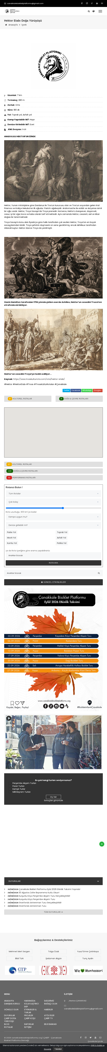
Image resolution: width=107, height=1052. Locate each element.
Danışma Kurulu (12, 1003)
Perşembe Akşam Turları (24, 783)
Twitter (66, 390)
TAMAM (58, 1049)
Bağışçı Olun (50, 1003)
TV (48, 1018)
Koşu (29, 1018)
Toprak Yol (62, 532)
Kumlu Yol (12, 543)
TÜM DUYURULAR (52, 912)
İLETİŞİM (27, 1027)
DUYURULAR (14, 881)
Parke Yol (11, 532)
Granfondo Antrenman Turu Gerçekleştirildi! (40, 902)
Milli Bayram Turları (22, 792)
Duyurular (9, 1015)
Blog (6, 1024)
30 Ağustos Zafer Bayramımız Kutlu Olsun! (39, 892)
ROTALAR (8, 1027)
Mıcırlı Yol (11, 537)
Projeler (28, 1015)
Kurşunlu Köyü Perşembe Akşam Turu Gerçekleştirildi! (44, 896)
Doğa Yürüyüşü (10, 1020)
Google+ (97, 390)
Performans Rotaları (22, 478)
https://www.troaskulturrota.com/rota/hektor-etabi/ (39, 379)
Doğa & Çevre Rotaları (76, 399)
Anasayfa (13, 24)
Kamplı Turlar (19, 789)
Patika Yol (61, 543)
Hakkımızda (29, 1000)
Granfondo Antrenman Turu (32, 906)
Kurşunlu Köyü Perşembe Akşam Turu (37, 899)
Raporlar (29, 1024)
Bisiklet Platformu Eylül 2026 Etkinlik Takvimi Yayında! (49, 889)
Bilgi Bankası (50, 1024)
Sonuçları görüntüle (53, 800)
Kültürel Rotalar (22, 399)
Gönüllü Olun (11, 1009)
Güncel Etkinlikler (54, 582)
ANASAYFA (9, 1000)
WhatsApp (86, 390)
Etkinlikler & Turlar (30, 1011)
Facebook (76, 390)
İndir (24, 129)
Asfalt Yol (61, 537)
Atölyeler (49, 1015)
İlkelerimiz (49, 1000)
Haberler (48, 1009)
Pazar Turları (18, 786)
